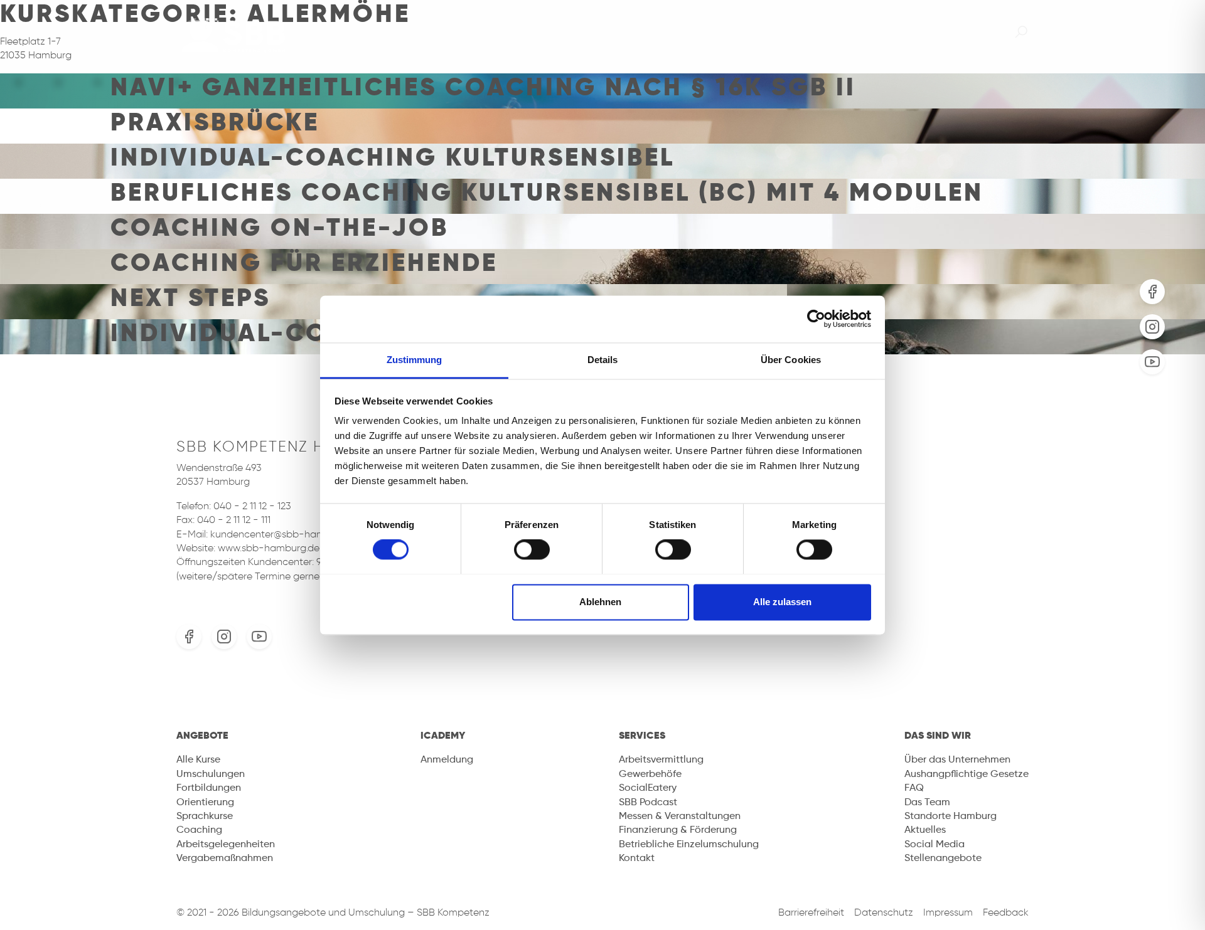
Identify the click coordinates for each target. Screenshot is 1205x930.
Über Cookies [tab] (791, 359)
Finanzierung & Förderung (678, 830)
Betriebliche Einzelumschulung (689, 845)
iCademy (864, 32)
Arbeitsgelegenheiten (225, 845)
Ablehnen (600, 601)
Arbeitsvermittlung (661, 760)
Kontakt (637, 858)
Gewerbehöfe (650, 774)
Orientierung (205, 803)
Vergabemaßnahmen (224, 858)
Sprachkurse (204, 816)
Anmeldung (446, 760)
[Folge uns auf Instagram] (1152, 326)
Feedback (1006, 913)
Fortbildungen (208, 788)
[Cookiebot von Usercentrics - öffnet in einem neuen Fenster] (816, 318)
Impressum (948, 913)
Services (779, 32)
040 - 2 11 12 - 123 (252, 507)
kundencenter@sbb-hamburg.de (285, 535)
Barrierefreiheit (811, 913)
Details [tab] (602, 359)
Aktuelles (925, 830)
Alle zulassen (782, 601)
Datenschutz (883, 913)
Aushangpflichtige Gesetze (966, 774)
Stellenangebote (943, 858)
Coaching (199, 830)
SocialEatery (648, 788)
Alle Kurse (198, 760)
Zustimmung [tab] (414, 359)
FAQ (914, 788)
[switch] (532, 549)
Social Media (934, 845)
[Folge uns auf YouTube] (1152, 361)
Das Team (927, 803)
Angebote (689, 32)
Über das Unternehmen (957, 760)
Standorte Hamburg (950, 816)
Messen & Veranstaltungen (680, 816)
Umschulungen (210, 774)
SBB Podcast (648, 803)
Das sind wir (960, 32)
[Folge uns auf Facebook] (1152, 291)
